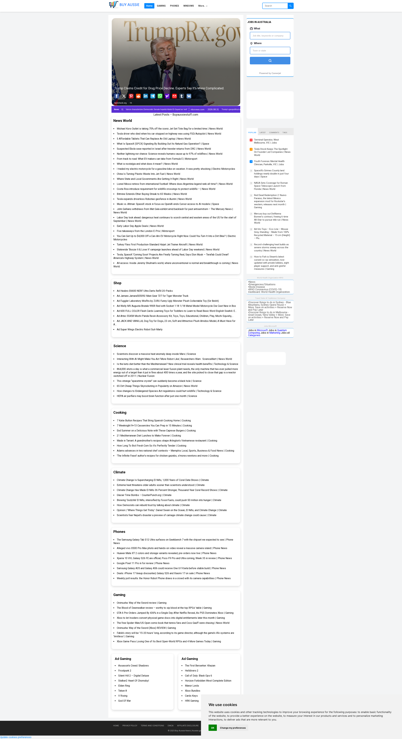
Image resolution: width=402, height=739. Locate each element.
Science (119, 346)
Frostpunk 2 (124, 670)
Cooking (119, 412)
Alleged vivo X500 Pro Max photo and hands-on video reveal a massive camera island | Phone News (172, 548)
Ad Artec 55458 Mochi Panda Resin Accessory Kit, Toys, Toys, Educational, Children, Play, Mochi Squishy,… (175, 315)
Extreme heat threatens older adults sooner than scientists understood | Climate (161, 485)
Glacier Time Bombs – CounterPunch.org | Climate (144, 495)
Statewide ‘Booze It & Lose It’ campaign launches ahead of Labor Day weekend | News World (168, 249)
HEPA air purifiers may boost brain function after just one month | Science (157, 396)
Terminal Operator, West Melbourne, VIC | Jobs (266, 141)
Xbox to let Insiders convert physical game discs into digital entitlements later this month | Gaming (171, 617)
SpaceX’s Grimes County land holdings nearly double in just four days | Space (271, 173)
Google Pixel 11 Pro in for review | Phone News (143, 563)
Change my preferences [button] (233, 727)
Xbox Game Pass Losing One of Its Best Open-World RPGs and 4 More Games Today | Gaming (169, 641)
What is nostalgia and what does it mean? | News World (147, 163)
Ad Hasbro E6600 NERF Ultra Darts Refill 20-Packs (145, 290)
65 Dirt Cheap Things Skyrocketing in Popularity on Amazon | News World (157, 385)
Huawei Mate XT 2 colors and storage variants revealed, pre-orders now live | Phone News (166, 553)
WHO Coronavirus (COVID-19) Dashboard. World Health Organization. (269, 290)
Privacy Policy (129, 725)
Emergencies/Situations (262, 284)
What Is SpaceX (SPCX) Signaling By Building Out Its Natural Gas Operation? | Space (163, 143)
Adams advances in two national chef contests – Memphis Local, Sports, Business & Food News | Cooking (175, 450)
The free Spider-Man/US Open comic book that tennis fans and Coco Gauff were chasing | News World (173, 622)
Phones (119, 532)
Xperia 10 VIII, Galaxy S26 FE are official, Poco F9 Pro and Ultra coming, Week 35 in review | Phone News (174, 558)
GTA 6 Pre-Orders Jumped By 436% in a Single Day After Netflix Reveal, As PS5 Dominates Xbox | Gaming (175, 612)
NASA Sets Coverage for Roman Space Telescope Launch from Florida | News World (271, 185)
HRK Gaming (192, 700)
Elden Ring (124, 685)
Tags (284, 133)
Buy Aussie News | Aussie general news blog (195, 730)
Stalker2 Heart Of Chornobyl (133, 680)
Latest (263, 133)
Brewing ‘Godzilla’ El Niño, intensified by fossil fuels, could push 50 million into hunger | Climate (169, 500)
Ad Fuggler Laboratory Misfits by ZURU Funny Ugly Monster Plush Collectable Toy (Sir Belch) (168, 300)
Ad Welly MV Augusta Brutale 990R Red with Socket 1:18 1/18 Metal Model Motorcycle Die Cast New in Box (176, 305)
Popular (252, 133)
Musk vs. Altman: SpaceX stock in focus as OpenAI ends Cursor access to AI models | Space (168, 204)
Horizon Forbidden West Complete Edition (208, 680)
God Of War (124, 700)
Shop (117, 283)
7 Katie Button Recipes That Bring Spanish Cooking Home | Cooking (154, 420)
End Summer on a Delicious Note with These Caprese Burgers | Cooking (156, 430)
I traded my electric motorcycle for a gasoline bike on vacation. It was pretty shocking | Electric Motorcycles (176, 168)
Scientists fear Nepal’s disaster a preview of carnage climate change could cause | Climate (166, 515)
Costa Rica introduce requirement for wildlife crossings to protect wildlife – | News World (166, 188)
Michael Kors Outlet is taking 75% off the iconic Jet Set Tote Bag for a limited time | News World (170, 128)
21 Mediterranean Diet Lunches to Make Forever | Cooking (149, 435)
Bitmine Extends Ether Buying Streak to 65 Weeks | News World (152, 193)
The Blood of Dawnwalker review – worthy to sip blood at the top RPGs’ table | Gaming (164, 607)
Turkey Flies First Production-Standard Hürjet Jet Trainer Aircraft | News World (160, 244)
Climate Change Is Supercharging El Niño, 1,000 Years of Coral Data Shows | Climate (163, 480)
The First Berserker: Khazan (200, 665)
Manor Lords (192, 685)
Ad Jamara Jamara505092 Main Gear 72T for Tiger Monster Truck (152, 295)
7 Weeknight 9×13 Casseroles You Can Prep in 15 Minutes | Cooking (154, 425)
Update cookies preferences (15, 737)
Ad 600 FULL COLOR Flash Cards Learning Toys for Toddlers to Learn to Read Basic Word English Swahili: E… (176, 310)
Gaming (119, 595)
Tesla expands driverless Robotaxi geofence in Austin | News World (154, 199)
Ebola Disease (257, 286)
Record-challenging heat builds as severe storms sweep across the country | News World (271, 247)
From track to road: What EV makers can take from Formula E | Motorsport (157, 158)
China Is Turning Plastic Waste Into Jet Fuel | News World (148, 173)
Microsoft (262, 330)
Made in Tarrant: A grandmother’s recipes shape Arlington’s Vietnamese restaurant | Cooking (167, 440)
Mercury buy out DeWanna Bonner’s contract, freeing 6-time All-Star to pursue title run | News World (271, 218)
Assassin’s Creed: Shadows (133, 665)
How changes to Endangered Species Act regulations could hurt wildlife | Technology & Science (169, 391)
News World (122, 121)
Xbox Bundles (192, 690)
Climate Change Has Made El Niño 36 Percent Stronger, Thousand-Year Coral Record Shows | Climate (172, 490)
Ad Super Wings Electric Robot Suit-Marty (140, 329)
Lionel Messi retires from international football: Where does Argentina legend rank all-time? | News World (175, 183)
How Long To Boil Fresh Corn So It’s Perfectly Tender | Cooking (151, 445)
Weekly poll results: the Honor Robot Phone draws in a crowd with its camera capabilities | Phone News (174, 578)
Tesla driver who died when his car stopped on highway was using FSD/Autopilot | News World (169, 133)
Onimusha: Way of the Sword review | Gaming (141, 602)
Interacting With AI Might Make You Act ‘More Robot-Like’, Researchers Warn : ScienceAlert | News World (174, 358)
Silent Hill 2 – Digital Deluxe (133, 675)
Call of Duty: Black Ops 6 (198, 675)
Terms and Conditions (152, 725)
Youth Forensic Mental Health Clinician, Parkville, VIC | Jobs (269, 163)
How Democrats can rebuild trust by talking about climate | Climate (153, 505)
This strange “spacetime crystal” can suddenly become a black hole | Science (159, 380)
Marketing (274, 332)
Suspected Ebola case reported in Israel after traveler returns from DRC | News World (164, 148)
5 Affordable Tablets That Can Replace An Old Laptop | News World (154, 138)
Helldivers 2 (191, 670)
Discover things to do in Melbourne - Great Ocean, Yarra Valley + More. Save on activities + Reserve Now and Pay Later (269, 316)
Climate (119, 472)
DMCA (171, 725)
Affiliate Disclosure (188, 725)
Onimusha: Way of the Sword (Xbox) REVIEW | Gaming (146, 627)
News (252, 281)
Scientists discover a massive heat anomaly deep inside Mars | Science (156, 353)
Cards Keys (191, 695)
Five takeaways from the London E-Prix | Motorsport (145, 231)
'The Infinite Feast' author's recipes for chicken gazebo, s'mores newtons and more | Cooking (168, 455)
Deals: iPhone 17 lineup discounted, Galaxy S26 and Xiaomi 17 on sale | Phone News (163, 573)
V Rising (122, 695)
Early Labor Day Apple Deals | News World (140, 226)
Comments (274, 133)
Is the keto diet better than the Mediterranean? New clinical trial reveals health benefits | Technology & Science (177, 364)
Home (116, 725)
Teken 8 (122, 690)
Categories (254, 335)
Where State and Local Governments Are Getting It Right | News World (155, 178)
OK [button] (212, 727)
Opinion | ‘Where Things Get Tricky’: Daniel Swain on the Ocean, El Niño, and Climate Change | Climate (172, 510)
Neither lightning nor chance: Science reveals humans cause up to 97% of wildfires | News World (169, 153)
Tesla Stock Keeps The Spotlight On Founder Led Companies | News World (272, 152)
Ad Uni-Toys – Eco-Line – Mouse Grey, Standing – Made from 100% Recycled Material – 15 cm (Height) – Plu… (272, 234)
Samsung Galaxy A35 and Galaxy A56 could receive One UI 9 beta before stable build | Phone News (171, 568)
